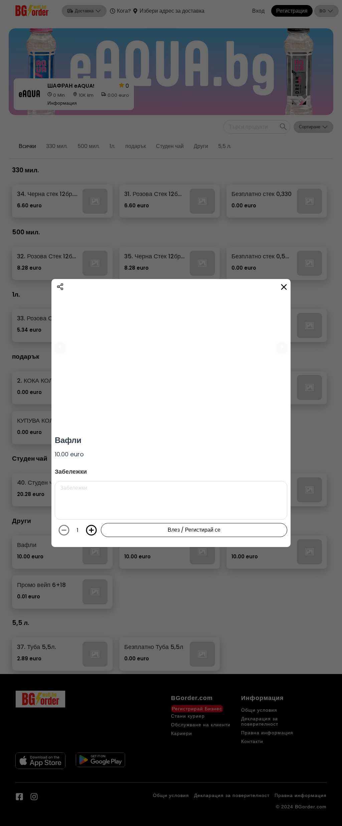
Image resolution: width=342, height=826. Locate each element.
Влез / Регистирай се (194, 530)
